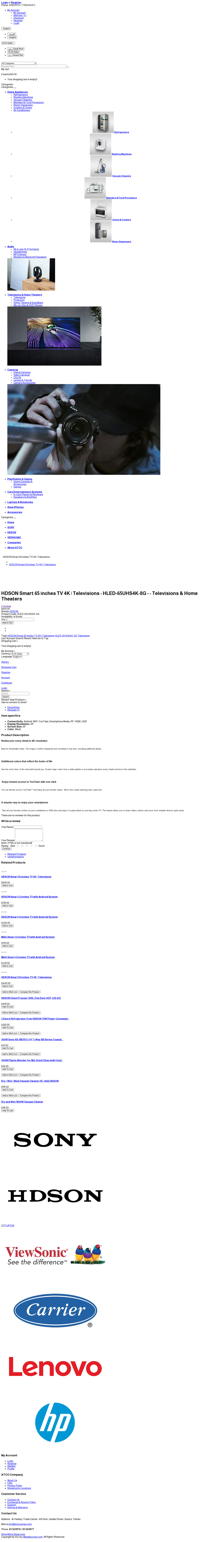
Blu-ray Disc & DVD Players (28, 305)
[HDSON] (55, 1223)
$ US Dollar (8, 43)
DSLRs (17, 377)
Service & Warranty (17, 1507)
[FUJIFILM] (7, 1225)
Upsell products (15, 856)
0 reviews (6, 606)
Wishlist (11, 1466)
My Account (19, 12)
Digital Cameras (22, 372)
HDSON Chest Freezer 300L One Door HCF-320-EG (31, 998)
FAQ (9, 1483)
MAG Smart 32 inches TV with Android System (28, 937)
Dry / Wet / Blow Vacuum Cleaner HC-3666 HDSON (30, 1081)
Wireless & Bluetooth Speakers (30, 257)
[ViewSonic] (55, 1281)
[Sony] (55, 1167)
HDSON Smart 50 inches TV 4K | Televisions (26, 977)
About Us (12, 1480)
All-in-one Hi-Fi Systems (26, 249)
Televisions (19, 297)
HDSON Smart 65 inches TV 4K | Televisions (32, 564)
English (12, 37)
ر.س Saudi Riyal (16, 49)
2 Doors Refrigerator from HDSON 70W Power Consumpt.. (35, 1018)
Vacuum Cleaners (22, 100)
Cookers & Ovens (22, 107)
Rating (4, 846)
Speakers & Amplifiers (25, 497)
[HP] (55, 1449)
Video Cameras (21, 375)
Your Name (7, 827)
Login (16, 23)
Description (13, 707)
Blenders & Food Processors (28, 102)
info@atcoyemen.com (20, 1524)
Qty (3, 619)
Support (11, 1505)
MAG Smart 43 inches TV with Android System (28, 957)
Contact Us (13, 1499)
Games (17, 487)
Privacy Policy (14, 1485)
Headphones (20, 251)
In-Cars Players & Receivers (28, 494)
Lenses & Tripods (22, 380)
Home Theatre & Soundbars (28, 302)
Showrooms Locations (19, 1488)
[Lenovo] (55, 1393)
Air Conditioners (21, 110)
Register (18, 20)
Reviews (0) (13, 710)
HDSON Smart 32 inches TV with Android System (29, 896)
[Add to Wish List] (2, 871)
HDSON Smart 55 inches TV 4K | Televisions (26, 876)
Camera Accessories (24, 382)
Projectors (19, 300)
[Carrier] (55, 1337)
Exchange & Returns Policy (21, 1502)
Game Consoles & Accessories (22, 483)
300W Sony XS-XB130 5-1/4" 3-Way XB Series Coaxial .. (32, 1039)
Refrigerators (20, 94)
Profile (10, 1468)
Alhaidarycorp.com (33, 1537)
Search (5, 697)
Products (16, 854)
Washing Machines (23, 97)
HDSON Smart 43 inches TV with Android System (29, 917)
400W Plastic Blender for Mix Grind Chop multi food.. (32, 1060)
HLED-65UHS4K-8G (66, 635)
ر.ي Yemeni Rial (16, 55)
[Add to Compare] (5, 871)
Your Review (8, 840)
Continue (6, 849)
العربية (12, 34)
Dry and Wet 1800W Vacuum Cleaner (22, 1102)
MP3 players (19, 254)
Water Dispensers (23, 105)
